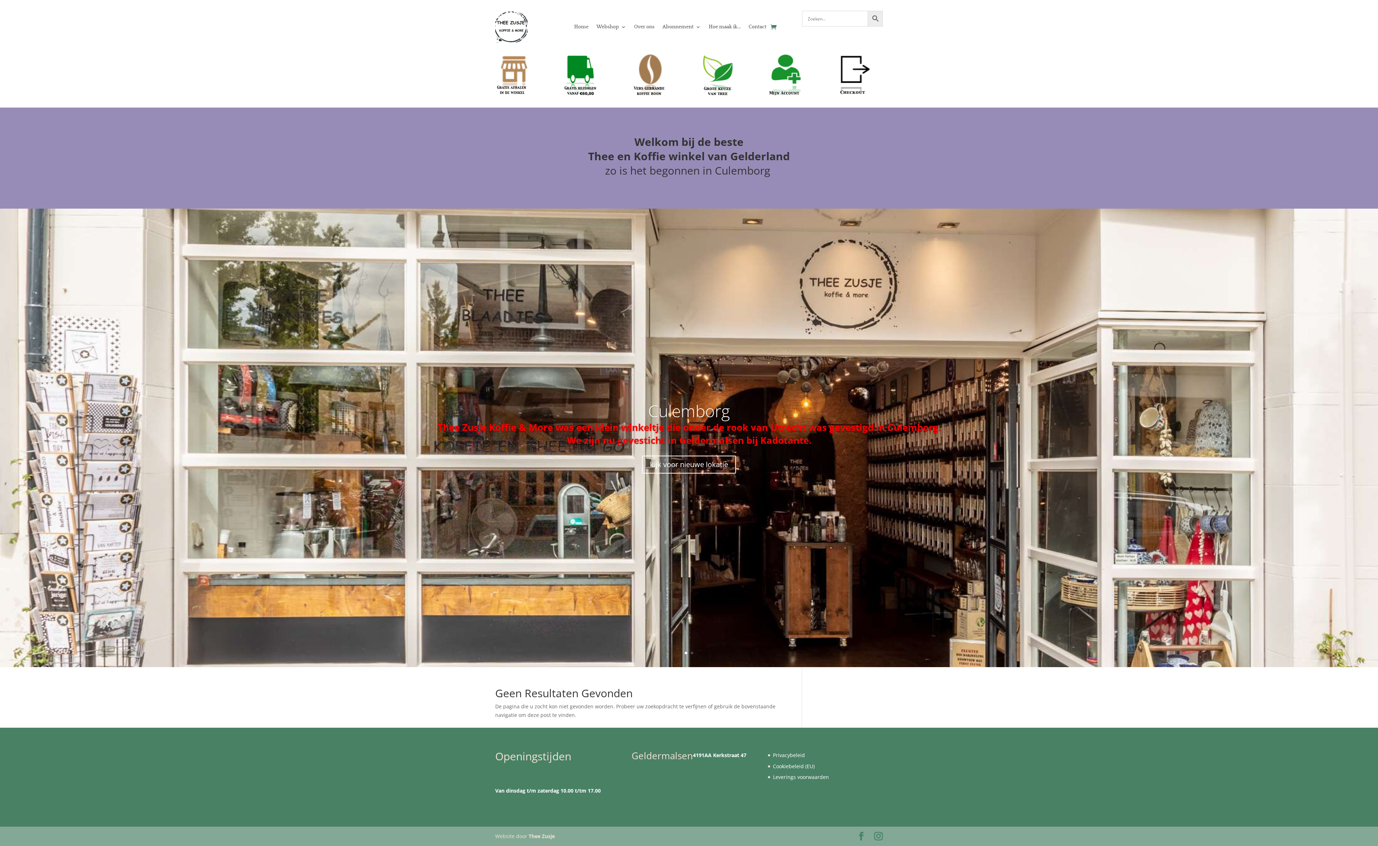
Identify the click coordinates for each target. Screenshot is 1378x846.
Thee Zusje (542, 836)
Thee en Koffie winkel (648, 156)
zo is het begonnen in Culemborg (689, 170)
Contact (758, 27)
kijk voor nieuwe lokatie (689, 464)
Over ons (644, 27)
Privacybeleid (789, 755)
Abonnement (678, 27)
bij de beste (712, 141)
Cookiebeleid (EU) (794, 766)
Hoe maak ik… (725, 27)
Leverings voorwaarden (801, 777)
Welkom (656, 141)
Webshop (607, 27)
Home (581, 27)
